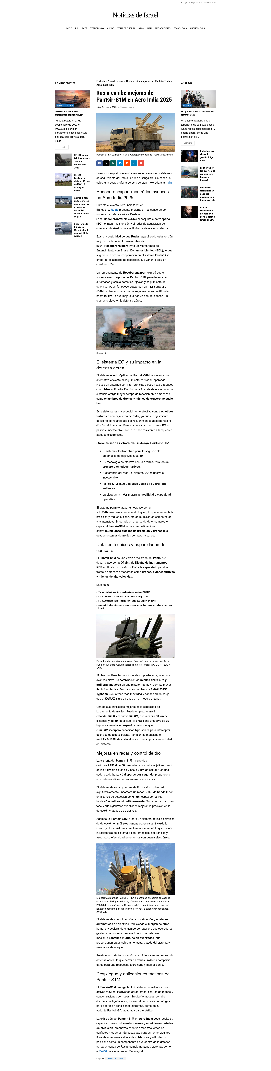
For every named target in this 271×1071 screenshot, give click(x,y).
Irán (149, 28)
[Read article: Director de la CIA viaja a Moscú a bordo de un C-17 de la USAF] (63, 228)
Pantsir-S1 (111, 1058)
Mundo (110, 28)
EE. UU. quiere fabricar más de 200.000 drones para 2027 (124, 596)
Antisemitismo (163, 28)
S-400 (103, 1051)
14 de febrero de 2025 (106, 107)
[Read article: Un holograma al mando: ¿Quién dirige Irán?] (189, 156)
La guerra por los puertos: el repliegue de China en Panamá (207, 174)
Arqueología (197, 28)
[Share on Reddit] (127, 163)
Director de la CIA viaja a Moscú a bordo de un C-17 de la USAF (81, 230)
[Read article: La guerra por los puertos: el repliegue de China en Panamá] (189, 172)
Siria (141, 28)
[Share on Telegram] (120, 163)
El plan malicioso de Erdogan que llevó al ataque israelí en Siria (207, 213)
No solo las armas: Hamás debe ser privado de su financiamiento (207, 193)
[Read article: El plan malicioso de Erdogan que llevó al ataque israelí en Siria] (189, 212)
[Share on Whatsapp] (113, 163)
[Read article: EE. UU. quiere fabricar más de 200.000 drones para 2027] (63, 160)
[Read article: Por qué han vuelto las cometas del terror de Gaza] (198, 99)
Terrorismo (97, 28)
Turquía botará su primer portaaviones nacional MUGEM (124, 592)
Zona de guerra (126, 28)
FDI (76, 28)
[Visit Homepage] (135, 15)
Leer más (63, 147)
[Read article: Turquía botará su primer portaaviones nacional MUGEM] (72, 99)
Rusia (114, 209)
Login (185, 2)
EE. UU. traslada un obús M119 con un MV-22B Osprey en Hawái (127, 601)
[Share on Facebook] (99, 163)
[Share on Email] (141, 163)
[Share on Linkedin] (134, 163)
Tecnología (180, 28)
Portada (100, 81)
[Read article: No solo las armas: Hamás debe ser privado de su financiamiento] (189, 192)
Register (194, 2)
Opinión (187, 105)
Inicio (69, 28)
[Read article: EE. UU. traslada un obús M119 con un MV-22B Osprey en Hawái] (63, 179)
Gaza (84, 28)
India (169, 182)
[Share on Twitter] (106, 163)
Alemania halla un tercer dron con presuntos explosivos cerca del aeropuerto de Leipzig (81, 207)
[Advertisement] (135, 56)
